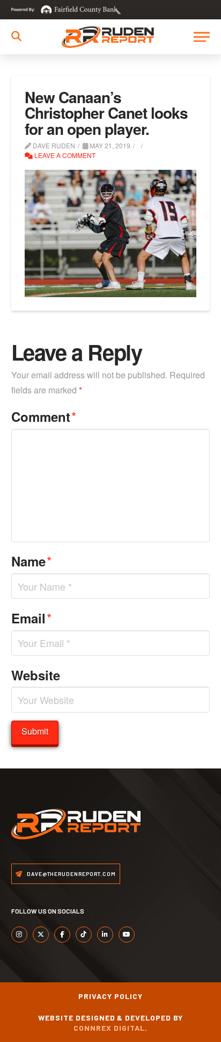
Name (31, 560)
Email (31, 617)
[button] (16, 36)
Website (35, 675)
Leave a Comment (64, 155)
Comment (44, 416)
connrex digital (109, 1027)
